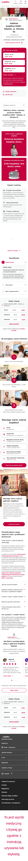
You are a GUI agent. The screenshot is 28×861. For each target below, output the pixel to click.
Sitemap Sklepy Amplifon (10, 796)
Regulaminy (5, 789)
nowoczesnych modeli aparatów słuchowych (14, 555)
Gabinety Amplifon (5, 6)
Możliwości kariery (7, 739)
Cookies (4, 785)
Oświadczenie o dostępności (11, 803)
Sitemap (4, 792)
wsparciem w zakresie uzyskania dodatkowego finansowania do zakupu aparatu (13, 574)
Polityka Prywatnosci (8, 781)
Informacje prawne (8, 799)
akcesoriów (9, 578)
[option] (12, 667)
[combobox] (14, 105)
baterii (3, 578)
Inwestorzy (5, 743)
